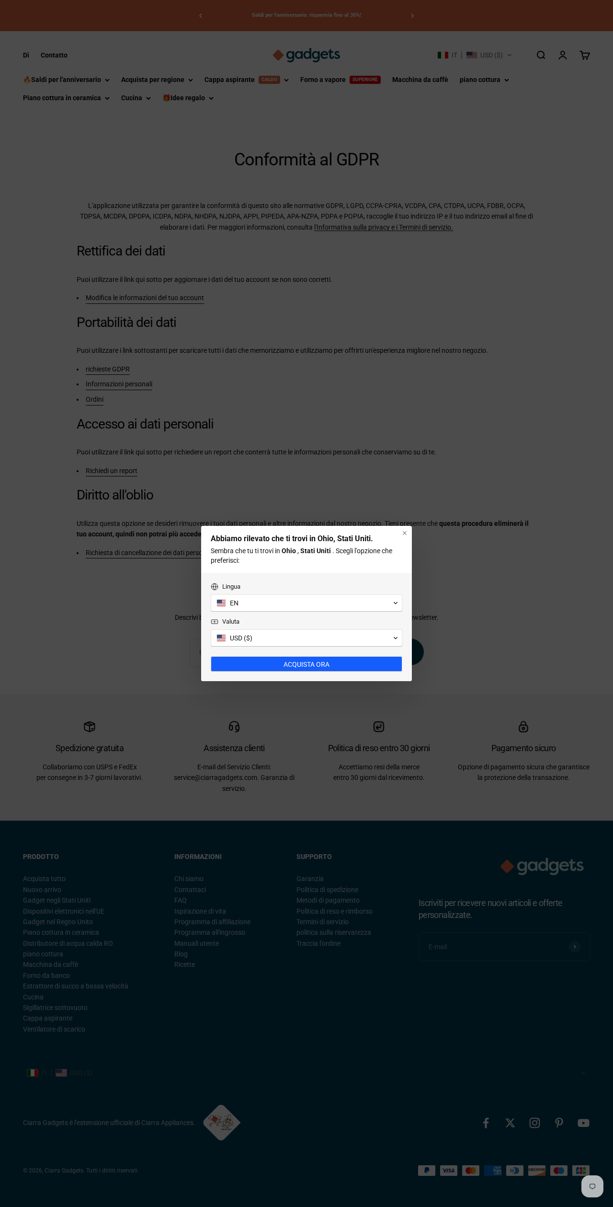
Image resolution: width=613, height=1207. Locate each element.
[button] (306, 603)
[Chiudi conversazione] (404, 533)
